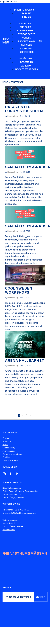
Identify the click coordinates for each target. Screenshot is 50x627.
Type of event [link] (26, 34)
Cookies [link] (6, 457)
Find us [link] (26, 17)
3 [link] (26, 415)
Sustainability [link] (9, 447)
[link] (6, 41)
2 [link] (23, 415)
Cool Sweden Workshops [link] (18, 290)
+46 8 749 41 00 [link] (21, 509)
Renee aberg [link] (12, 116)
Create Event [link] (25, 30)
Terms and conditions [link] (12, 454)
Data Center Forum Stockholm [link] (24, 109)
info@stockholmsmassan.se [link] (22, 513)
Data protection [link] (10, 460)
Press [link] (5, 444)
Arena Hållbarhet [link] (24, 361)
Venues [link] (26, 38)
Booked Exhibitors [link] (26, 69)
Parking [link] (26, 13)
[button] (24, 41)
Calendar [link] (25, 23)
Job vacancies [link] (9, 451)
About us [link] (7, 441)
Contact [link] (6, 438)
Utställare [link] (25, 58)
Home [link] (5, 82)
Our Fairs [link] (25, 27)
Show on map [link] (9, 529)
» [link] (30, 415)
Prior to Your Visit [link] (25, 10)
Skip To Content (8, 1)
